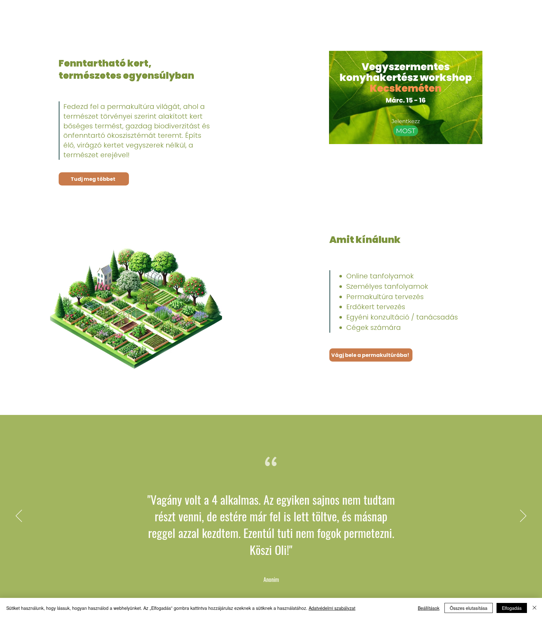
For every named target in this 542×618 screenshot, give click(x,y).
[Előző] (19, 516)
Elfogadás (512, 608)
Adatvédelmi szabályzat (332, 608)
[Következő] (523, 516)
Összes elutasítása (468, 608)
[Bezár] (534, 608)
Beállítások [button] (428, 608)
